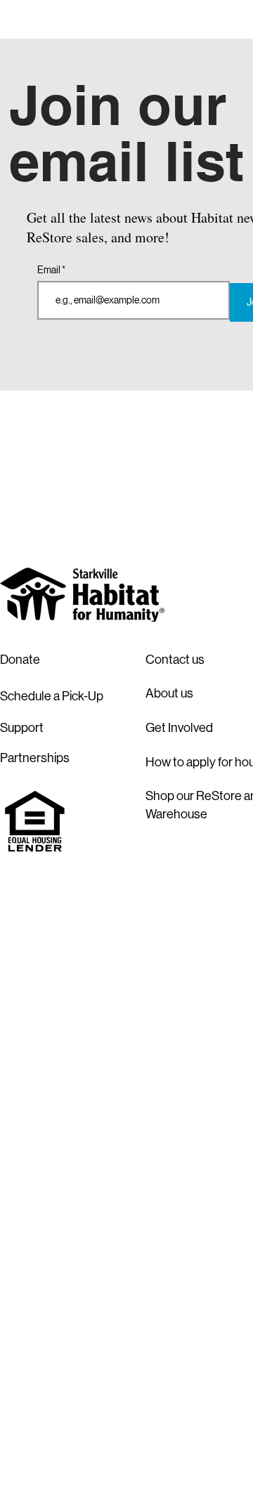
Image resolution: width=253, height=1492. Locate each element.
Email (49, 270)
